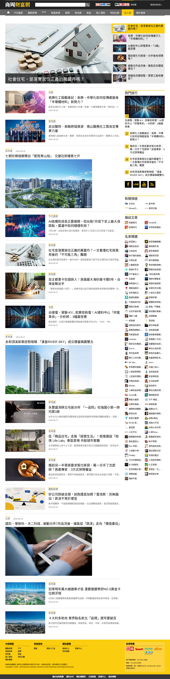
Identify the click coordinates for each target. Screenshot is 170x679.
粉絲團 (133, 5)
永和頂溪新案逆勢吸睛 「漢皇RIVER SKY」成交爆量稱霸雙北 (147, 173)
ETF (19, 648)
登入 (160, 5)
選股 (35, 648)
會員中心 (65, 648)
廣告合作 (70, 677)
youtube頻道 (144, 184)
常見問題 (65, 651)
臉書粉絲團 (128, 184)
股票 (19, 651)
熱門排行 (131, 93)
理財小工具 (50, 648)
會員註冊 (154, 5)
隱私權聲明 (81, 677)
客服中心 (78, 648)
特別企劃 (21, 657)
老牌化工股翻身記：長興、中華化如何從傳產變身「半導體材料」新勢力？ (147, 136)
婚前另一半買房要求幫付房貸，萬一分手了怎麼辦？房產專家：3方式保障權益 (147, 149)
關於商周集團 (58, 677)
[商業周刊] (130, 649)
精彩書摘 (8, 660)
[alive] (158, 649)
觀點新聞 (8, 648)
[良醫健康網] (149, 649)
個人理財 (8, 657)
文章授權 (92, 677)
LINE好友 (136, 184)
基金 (19, 654)
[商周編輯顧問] (149, 653)
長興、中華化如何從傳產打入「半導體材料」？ (52, 79)
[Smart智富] (139, 649)
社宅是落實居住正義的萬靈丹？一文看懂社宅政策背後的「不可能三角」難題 (146, 162)
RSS (152, 184)
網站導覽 (112, 677)
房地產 (7, 654)
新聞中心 (102, 677)
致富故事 (8, 651)
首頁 (10, 12)
